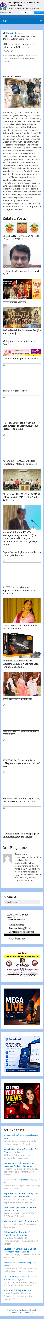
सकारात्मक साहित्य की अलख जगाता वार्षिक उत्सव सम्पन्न (21, 1137)
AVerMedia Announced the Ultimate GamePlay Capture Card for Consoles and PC (20, 663)
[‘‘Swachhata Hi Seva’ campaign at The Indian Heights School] (22, 818)
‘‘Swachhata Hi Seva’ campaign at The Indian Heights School (21, 835)
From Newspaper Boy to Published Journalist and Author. (20, 1209)
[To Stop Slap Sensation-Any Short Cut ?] (22, 256)
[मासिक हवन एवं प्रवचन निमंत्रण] (22, 375)
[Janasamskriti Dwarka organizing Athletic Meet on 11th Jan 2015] (22, 783)
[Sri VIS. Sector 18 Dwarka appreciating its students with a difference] (22, 572)
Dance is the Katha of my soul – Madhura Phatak (20, 627)
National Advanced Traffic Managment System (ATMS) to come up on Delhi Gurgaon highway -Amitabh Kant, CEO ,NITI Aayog (22, 538)
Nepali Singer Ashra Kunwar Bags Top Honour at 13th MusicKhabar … (21, 1195)
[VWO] (8, 12)
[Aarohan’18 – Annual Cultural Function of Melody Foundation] (22, 446)
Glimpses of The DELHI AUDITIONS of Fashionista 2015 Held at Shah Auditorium (22, 497)
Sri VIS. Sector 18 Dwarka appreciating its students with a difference (20, 590)
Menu (4, 21)
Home (9, 33)
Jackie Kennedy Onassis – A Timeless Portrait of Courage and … (21, 1278)
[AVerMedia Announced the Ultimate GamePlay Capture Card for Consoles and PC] (22, 645)
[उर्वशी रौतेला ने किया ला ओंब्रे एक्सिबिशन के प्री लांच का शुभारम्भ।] (22, 716)
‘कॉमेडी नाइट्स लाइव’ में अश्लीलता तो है (17, 698)
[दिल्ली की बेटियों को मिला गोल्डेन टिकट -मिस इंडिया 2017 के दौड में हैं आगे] (22, 317)
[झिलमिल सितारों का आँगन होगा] (22, 289)
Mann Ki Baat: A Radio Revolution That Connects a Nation (21, 1150)
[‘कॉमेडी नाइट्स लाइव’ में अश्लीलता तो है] (22, 684)
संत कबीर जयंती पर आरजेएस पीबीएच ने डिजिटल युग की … (22, 1181)
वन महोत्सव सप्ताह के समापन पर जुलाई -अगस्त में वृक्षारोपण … (21, 1264)
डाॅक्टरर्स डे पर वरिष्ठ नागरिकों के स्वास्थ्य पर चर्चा (21, 1221)
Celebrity (18, 33)
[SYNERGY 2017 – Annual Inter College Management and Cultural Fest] (22, 748)
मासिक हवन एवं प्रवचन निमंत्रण (15, 390)
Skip (26, 12)
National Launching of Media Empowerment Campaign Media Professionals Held (20, 425)
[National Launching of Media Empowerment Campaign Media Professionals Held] (22, 408)
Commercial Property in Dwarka (20, 358)
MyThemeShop (26, 1313)
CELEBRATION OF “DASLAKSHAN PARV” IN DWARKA (21, 237)
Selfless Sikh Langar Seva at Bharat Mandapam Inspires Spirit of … (20, 1250)
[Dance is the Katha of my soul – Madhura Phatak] (22, 610)
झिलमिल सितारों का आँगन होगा (14, 302)
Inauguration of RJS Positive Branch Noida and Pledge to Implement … (20, 1164)
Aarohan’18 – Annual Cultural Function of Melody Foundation (20, 462)
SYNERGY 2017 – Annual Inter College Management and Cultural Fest (21, 763)
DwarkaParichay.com (13, 55)
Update (6, 61)
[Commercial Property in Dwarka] (22, 352)
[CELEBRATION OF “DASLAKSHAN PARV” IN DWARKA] (22, 227)
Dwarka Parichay (14, 1310)
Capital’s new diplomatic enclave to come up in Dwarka (22, 554)
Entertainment (27, 58)
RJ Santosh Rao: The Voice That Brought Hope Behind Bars (18, 1233)
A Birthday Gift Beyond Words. (17, 1290)
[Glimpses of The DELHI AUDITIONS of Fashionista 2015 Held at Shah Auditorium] (22, 480)
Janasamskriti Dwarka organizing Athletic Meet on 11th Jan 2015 (21, 800)
